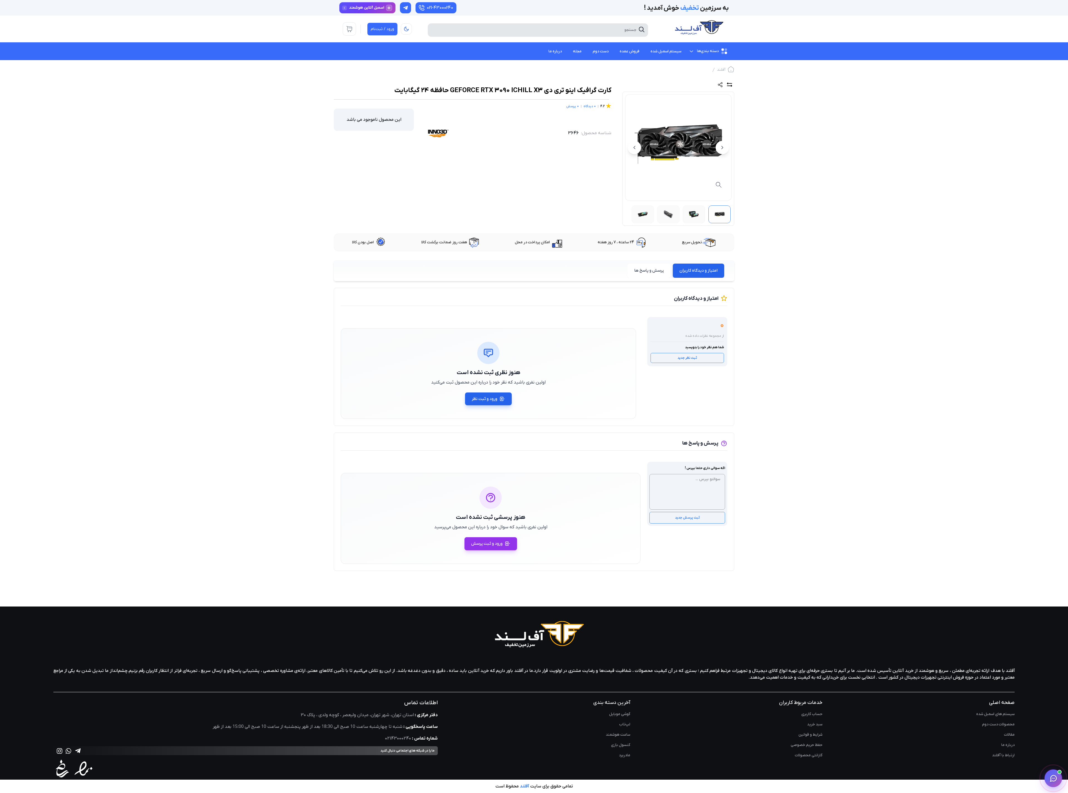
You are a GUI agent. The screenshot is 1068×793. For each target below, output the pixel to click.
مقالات (1009, 734)
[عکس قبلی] (722, 147)
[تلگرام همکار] (405, 7)
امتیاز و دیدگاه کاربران (698, 270)
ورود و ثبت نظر (484, 399)
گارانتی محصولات (808, 755)
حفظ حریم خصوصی (806, 745)
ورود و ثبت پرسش (487, 543)
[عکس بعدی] (634, 147)
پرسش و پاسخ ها (649, 270)
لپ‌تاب (624, 724)
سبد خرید (814, 724)
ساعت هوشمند (618, 734)
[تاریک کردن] (406, 29)
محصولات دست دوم (998, 724)
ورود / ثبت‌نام (382, 29)
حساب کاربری (811, 714)
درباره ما (1008, 745)
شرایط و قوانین (810, 734)
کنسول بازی (620, 745)
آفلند (721, 69)
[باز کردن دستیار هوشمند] (1053, 778)
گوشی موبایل (619, 714)
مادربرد (624, 755)
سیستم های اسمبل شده (995, 714)
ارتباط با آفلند (1003, 755)
